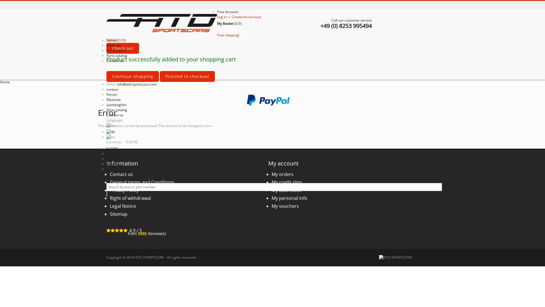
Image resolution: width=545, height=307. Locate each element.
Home (5, 82)
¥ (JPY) (111, 158)
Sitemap (118, 214)
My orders (283, 174)
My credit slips (287, 182)
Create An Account (246, 16)
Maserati (113, 99)
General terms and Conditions (142, 182)
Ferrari (111, 94)
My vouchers (285, 206)
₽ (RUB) (112, 163)
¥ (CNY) (112, 148)
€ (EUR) (112, 153)
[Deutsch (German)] (110, 131)
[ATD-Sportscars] (161, 23)
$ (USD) (112, 169)
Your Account (227, 11)
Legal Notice (123, 206)
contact (112, 89)
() (229, 23)
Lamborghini (116, 104)
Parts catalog (116, 109)
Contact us (114, 115)
